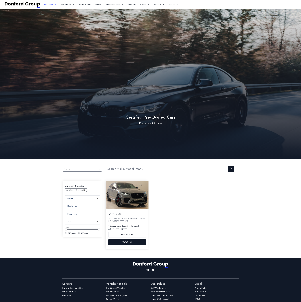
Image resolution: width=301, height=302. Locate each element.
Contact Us (173, 5)
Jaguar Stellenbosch (159, 299)
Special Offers (112, 299)
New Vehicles (112, 292)
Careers (143, 5)
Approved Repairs (113, 5)
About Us (158, 5)
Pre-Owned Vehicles (115, 288)
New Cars (132, 5)
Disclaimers (200, 295)
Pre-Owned (48, 5)
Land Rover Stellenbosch (161, 295)
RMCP (197, 299)
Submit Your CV (69, 292)
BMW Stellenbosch (159, 288)
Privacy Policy (201, 288)
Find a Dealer (66, 5)
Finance (98, 5)
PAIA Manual (200, 292)
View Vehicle (127, 242)
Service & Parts (85, 5)
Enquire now (127, 234)
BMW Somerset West (160, 292)
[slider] (66, 229)
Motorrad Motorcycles (116, 295)
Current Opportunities (72, 288)
